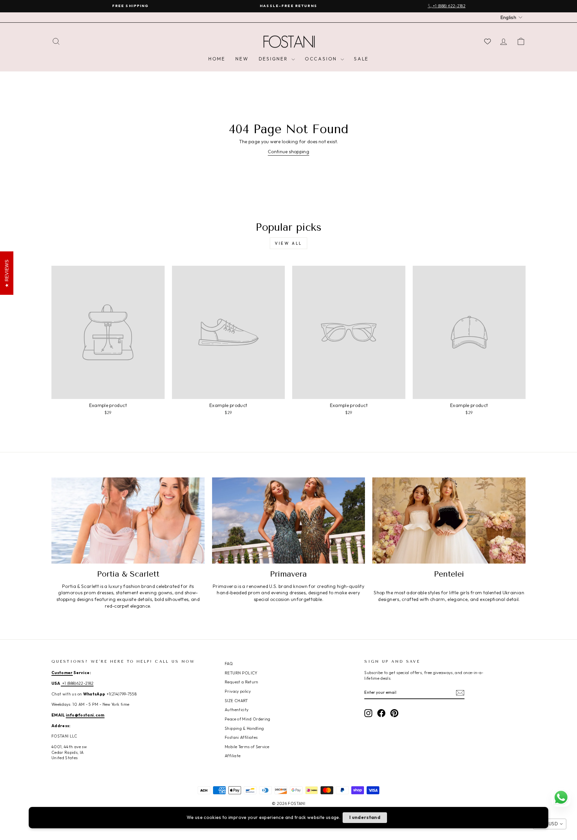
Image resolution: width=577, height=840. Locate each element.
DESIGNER (274, 59)
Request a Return (241, 681)
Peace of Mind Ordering (247, 718)
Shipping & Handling (244, 728)
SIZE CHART (236, 700)
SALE (361, 59)
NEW (241, 59)
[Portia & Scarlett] (128, 520)
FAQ (229, 663)
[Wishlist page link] (487, 41)
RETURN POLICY (241, 672)
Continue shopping (288, 152)
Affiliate (232, 755)
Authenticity (236, 709)
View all (288, 243)
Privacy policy (238, 691)
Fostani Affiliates (241, 737)
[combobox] (549, 824)
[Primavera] (288, 520)
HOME (216, 59)
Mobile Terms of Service (247, 746)
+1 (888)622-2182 (77, 683)
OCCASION (322, 59)
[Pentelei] (449, 520)
